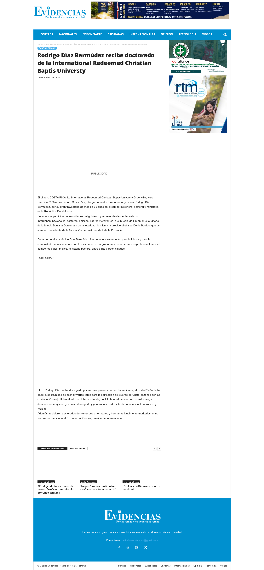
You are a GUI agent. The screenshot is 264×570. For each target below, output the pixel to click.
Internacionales (142, 34)
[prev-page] (155, 449)
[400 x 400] (99, 322)
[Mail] (136, 547)
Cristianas (116, 34)
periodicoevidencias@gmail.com (140, 540)
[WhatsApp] (68, 88)
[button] (225, 35)
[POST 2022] (99, 183)
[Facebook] (41, 88)
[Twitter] (50, 88)
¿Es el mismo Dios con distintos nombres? (141, 487)
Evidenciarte (92, 34)
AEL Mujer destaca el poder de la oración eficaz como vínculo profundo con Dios (55, 489)
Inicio (40, 44)
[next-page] (159, 449)
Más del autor (77, 448)
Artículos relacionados (52, 448)
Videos (207, 34)
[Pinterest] (59, 88)
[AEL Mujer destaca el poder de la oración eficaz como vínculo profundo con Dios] (56, 468)
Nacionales (68, 34)
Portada (46, 34)
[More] (77, 88)
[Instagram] (127, 547)
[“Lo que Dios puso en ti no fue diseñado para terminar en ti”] (99, 468)
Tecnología (187, 34)
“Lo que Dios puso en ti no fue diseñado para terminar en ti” (98, 487)
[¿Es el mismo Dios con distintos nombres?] (142, 468)
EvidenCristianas (54, 44)
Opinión (167, 34)
